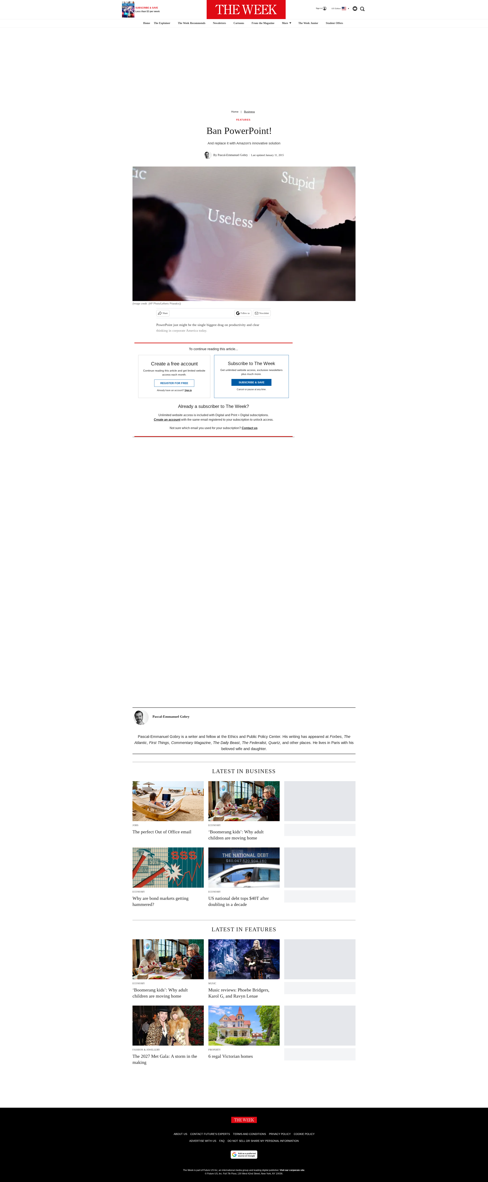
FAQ (222, 1140)
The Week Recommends (191, 23)
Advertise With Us (202, 1140)
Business (249, 111)
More (285, 23)
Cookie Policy (304, 1134)
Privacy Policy (280, 1134)
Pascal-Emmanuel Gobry (233, 155)
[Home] (146, 23)
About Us (180, 1134)
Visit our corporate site (292, 1170)
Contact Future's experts (210, 1134)
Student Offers (334, 23)
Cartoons (239, 23)
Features (243, 120)
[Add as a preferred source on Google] (244, 1154)
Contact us (250, 428)
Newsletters (219, 23)
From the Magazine (263, 23)
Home (234, 111)
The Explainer (162, 23)
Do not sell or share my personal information (263, 1140)
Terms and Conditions (249, 1134)
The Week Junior (308, 23)
